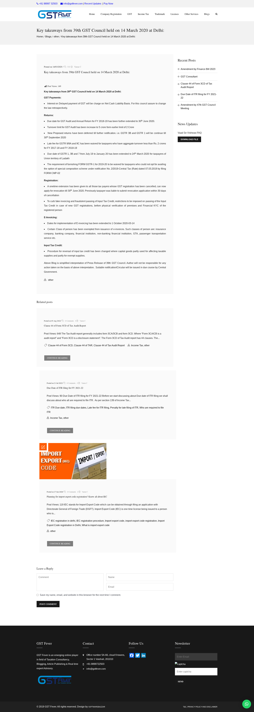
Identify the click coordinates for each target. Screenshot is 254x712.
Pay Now (108, 3)
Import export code (114, 521)
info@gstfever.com (96, 669)
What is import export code (96, 525)
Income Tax (143, 13)
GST (129, 13)
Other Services (191, 13)
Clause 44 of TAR (83, 345)
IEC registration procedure (90, 521)
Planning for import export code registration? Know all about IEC (77, 496)
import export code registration (141, 521)
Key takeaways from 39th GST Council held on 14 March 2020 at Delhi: (98, 36)
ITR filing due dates (76, 407)
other (56, 36)
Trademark (160, 13)
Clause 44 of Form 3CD (60, 345)
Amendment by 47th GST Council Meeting (198, 107)
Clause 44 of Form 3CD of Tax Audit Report (65, 325)
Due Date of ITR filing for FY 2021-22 (65, 387)
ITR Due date (58, 407)
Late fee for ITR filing (98, 407)
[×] (246, 704)
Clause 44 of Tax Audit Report (109, 345)
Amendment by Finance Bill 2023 (198, 69)
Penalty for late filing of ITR (124, 407)
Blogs (207, 13)
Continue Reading (57, 358)
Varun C (77, 66)
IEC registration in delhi (63, 521)
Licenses (175, 13)
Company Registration (111, 13)
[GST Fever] (55, 14)
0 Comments (69, 321)
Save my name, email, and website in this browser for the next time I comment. (80, 595)
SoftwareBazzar (96, 707)
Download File (189, 139)
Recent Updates (92, 3)
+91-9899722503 (95, 664)
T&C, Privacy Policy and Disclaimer (200, 707)
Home (92, 13)
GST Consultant (189, 76)
